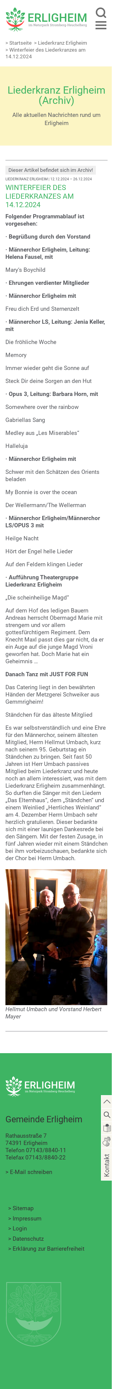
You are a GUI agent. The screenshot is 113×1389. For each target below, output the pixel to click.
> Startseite (18, 43)
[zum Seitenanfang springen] (107, 1101)
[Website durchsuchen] (101, 13)
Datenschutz (28, 1238)
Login (20, 1228)
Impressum (27, 1218)
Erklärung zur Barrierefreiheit (48, 1248)
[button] (101, 25)
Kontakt (107, 1173)
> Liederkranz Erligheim (60, 43)
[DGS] (107, 1140)
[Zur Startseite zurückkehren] (46, 10)
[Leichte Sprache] (107, 1127)
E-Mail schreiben (31, 1172)
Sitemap (23, 1208)
